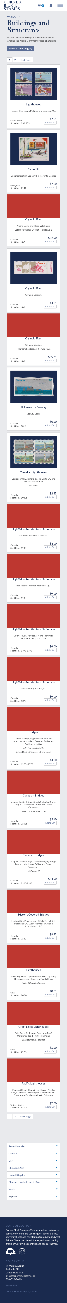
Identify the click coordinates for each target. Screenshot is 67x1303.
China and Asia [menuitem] (16, 1167)
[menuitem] (41, 5)
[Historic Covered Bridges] (33, 901)
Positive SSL (12, 1285)
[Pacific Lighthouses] (33, 1070)
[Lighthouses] (33, 84)
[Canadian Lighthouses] (33, 452)
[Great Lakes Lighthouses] (33, 1013)
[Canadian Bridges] (33, 782)
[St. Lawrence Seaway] (33, 386)
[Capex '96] (33, 149)
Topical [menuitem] (13, 1196)
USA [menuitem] (11, 1160)
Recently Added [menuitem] (17, 1146)
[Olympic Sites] (33, 206)
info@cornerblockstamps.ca (20, 1275)
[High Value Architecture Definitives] (33, 516)
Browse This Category (20, 48)
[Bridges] (33, 719)
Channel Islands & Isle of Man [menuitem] (24, 1182)
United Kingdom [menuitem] (17, 1174)
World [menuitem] (12, 1189)
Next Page (25, 59)
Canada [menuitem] (13, 1153)
